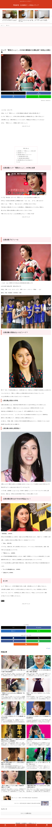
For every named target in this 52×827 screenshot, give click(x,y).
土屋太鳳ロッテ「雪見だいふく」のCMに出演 (26, 150)
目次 (24, 148)
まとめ (18, 161)
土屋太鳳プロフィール (21, 152)
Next (51, 16)
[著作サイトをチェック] (13, 638)
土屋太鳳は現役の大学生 (23, 156)
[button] (48, 419)
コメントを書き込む (26, 813)
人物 (3, 600)
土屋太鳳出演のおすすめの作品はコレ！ (25, 160)
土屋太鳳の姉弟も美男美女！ (24, 158)
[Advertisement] (26, 36)
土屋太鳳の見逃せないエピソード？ (24, 154)
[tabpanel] (10, 16)
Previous (1, 16)
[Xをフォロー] (38, 638)
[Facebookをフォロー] (13, 641)
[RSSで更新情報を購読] (26, 644)
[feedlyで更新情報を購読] (38, 641)
